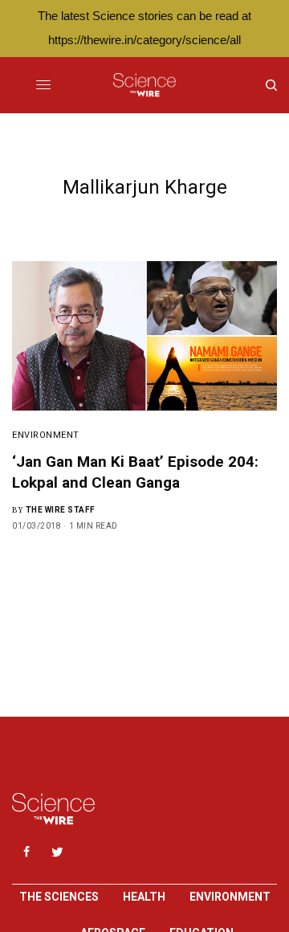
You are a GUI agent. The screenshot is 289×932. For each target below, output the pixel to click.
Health (144, 896)
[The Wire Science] (144, 85)
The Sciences (59, 896)
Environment (45, 435)
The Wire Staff (61, 509)
